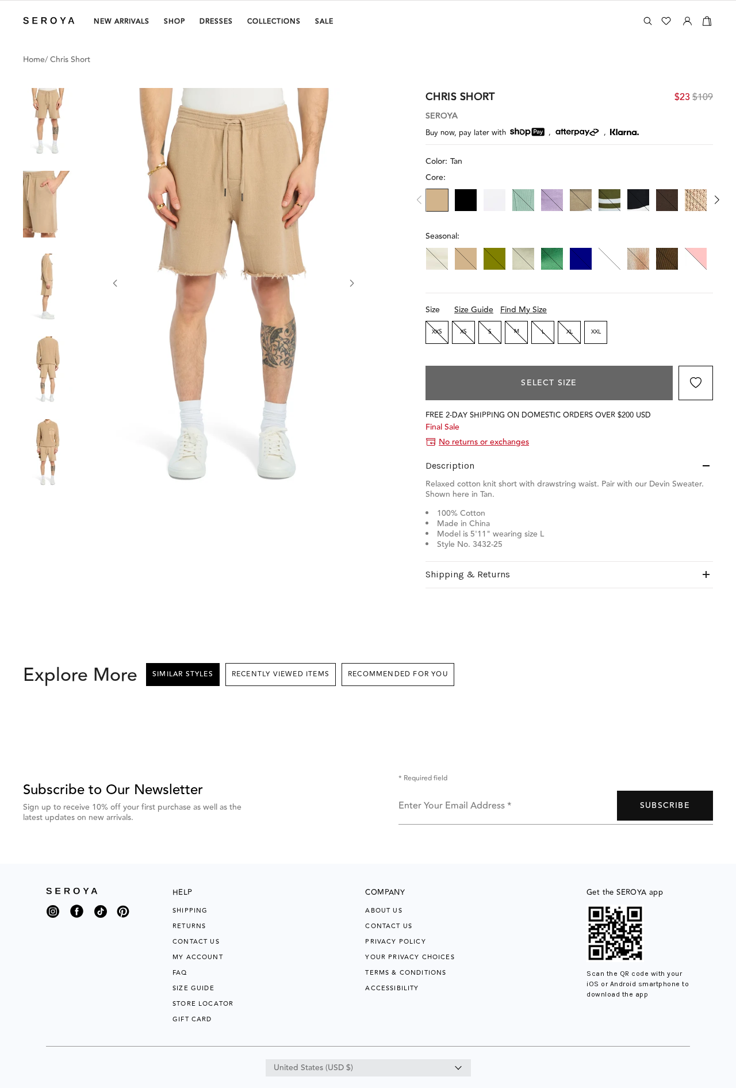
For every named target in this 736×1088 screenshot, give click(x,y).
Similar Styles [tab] (182, 674)
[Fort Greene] (667, 258)
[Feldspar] (523, 200)
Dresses (216, 21)
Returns (189, 926)
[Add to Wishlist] (695, 383)
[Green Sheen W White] (609, 258)
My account (197, 957)
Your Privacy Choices (409, 957)
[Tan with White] (580, 200)
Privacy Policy (395, 942)
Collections (274, 21)
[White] (494, 200)
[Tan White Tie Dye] (638, 258)
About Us (383, 910)
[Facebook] (76, 918)
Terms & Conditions (405, 973)
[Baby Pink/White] (695, 258)
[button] (47, 121)
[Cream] (436, 258)
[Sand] (695, 200)
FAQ (179, 973)
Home (34, 59)
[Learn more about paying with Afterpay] (577, 132)
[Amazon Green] (552, 258)
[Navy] (580, 258)
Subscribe (665, 805)
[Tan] (436, 200)
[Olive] (494, 258)
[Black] (465, 200)
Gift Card (192, 1019)
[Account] (687, 19)
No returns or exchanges (484, 442)
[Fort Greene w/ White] (609, 200)
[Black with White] (638, 200)
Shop (174, 21)
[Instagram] (53, 914)
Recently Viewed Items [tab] (280, 674)
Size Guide (473, 310)
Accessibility (392, 988)
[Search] (648, 21)
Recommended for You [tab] (398, 674)
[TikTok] (101, 914)
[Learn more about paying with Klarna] (624, 132)
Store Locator (202, 1004)
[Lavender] (552, 200)
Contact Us (196, 942)
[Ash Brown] (667, 200)
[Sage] (523, 258)
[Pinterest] (123, 918)
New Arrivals (122, 21)
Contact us (388, 926)
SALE (324, 21)
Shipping (190, 910)
